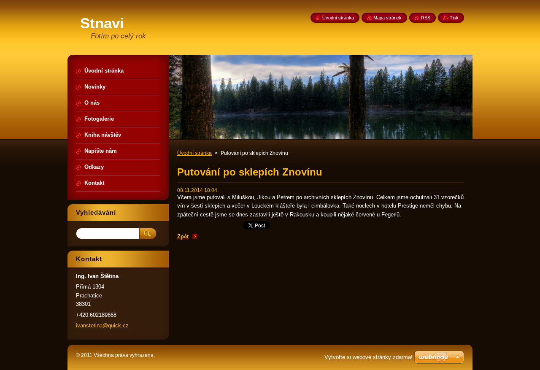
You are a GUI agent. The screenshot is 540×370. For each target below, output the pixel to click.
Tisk (454, 17)
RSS (425, 17)
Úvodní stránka (194, 153)
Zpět (183, 236)
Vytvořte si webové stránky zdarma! (368, 357)
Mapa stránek (387, 17)
